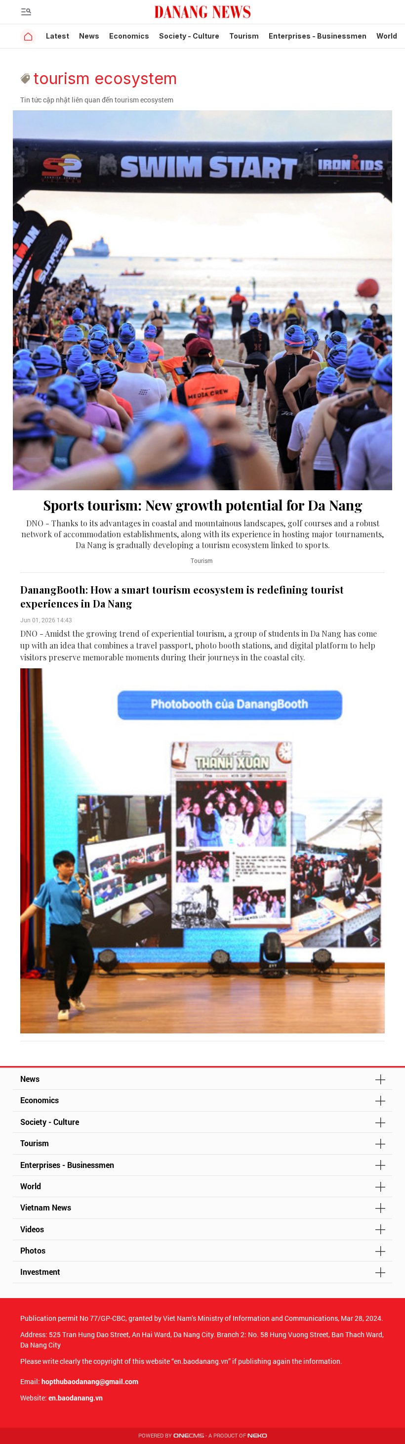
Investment (40, 1271)
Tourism (244, 36)
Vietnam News (45, 1207)
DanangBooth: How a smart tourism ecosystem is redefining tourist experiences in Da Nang (182, 596)
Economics (129, 36)
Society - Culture (189, 36)
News (89, 36)
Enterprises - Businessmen (317, 36)
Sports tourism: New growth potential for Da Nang (203, 505)
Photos (32, 1250)
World (386, 36)
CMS (188, 1436)
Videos (32, 1229)
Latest (57, 36)
